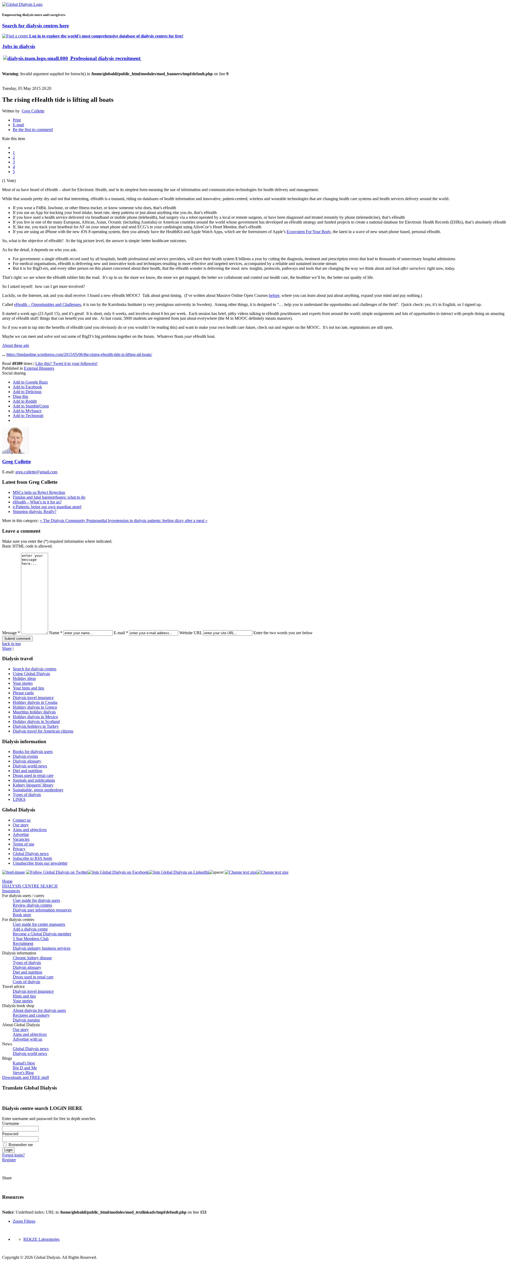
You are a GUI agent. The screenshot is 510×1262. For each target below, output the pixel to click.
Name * (55, 632)
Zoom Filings (24, 1221)
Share (7, 648)
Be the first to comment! (33, 129)
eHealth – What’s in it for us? (37, 502)
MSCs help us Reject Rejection (39, 492)
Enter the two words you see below (283, 632)
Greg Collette (33, 111)
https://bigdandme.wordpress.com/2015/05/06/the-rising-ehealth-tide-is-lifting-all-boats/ (79, 354)
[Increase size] (241, 872)
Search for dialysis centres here (35, 25)
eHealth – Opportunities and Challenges (47, 304)
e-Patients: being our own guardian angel (47, 506)
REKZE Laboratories (41, 1239)
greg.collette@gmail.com (36, 472)
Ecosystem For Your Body (309, 231)
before (274, 295)
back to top (11, 643)
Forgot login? (13, 1155)
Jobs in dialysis (18, 46)
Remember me (20, 1144)
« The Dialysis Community (63, 520)
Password (10, 1133)
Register (9, 1160)
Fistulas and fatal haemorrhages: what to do (49, 497)
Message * (11, 632)
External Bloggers (39, 368)
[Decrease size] (272, 872)
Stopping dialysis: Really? (34, 511)
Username (10, 1123)
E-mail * (121, 632)
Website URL (190, 632)
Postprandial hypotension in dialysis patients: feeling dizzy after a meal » (146, 520)
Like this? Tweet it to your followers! (66, 363)
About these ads (15, 345)
